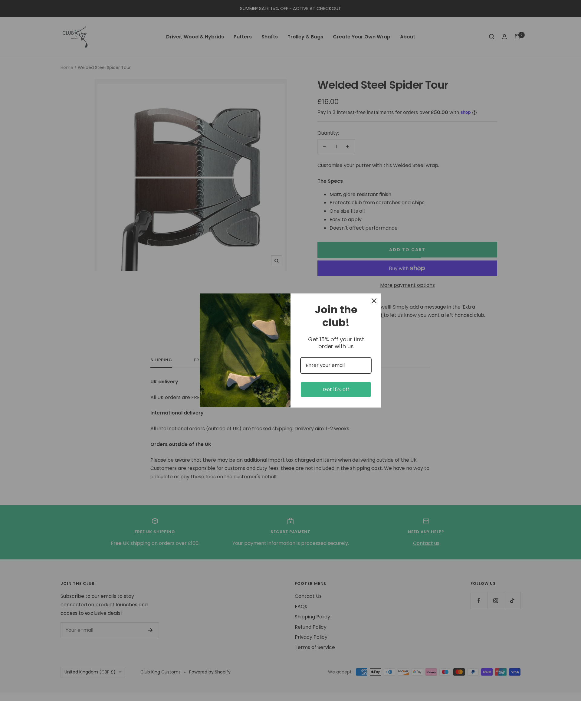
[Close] (374, 300)
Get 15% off (336, 389)
